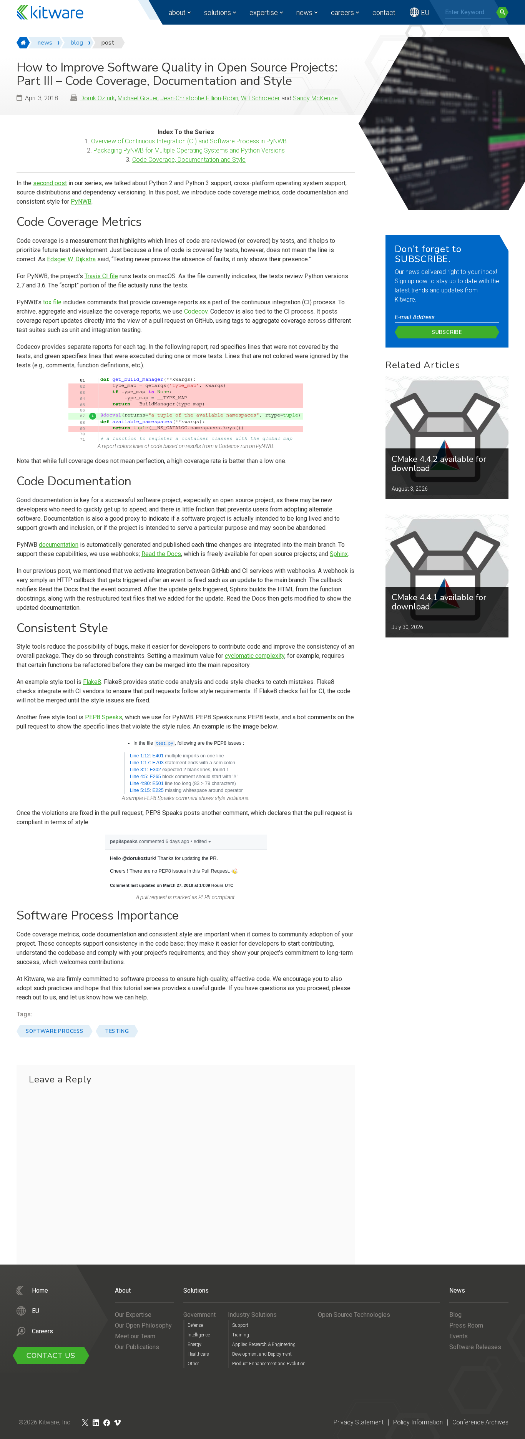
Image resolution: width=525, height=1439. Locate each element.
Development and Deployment (262, 1354)
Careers (342, 12)
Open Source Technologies (354, 1314)
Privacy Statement (359, 1422)
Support (240, 1325)
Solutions (217, 12)
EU (425, 12)
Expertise (263, 12)
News (304, 12)
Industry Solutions (252, 1314)
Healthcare (198, 1354)
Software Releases (475, 1347)
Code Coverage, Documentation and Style (189, 159)
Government (199, 1314)
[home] (23, 42)
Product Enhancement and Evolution (269, 1363)
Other (193, 1363)
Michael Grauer (138, 98)
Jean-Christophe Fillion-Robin (199, 98)
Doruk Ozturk (97, 98)
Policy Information (418, 1422)
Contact (383, 12)
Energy (194, 1344)
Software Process (54, 1031)
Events (458, 1336)
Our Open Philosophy (143, 1325)
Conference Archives (480, 1422)
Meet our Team (135, 1336)
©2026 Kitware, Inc (44, 1422)
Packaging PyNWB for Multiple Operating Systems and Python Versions (189, 150)
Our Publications (137, 1347)
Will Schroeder (260, 98)
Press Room (466, 1325)
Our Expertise (133, 1314)
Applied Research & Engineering (264, 1344)
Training (240, 1335)
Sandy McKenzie (315, 98)
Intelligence (199, 1335)
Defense (195, 1325)
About (177, 12)
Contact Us (51, 1355)
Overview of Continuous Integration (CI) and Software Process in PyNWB (189, 141)
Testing (117, 1031)
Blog (455, 1314)
